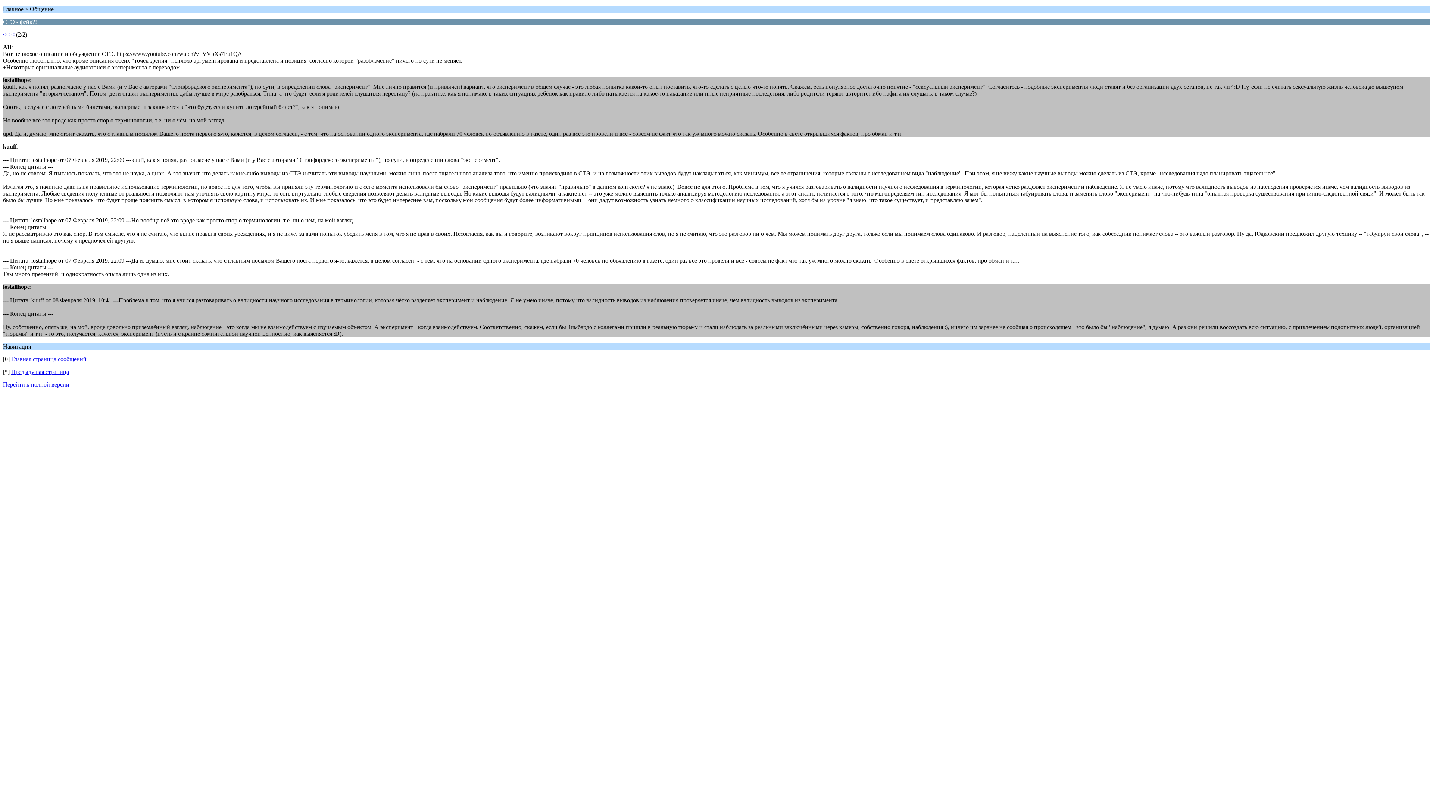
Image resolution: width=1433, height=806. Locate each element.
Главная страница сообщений (49, 359)
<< (6, 34)
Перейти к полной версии (36, 384)
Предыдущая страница (40, 372)
